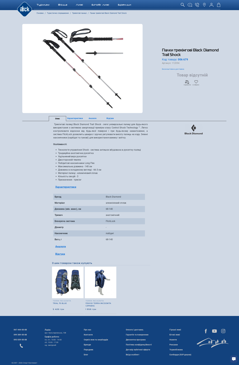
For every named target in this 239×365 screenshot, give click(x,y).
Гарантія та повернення (137, 335)
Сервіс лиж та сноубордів (96, 340)
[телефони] (197, 6)
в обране (196, 85)
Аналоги (92, 118)
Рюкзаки (173, 345)
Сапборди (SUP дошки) (180, 355)
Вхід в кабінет (132, 355)
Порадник (88, 350)
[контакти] (204, 6)
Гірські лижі (175, 330)
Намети (173, 340)
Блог (86, 355)
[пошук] (182, 6)
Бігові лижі (174, 335)
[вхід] (211, 6)
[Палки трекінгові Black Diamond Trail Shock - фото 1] (82, 68)
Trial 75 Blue (60, 303)
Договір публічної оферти (138, 350)
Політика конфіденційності (139, 345)
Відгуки (110, 118)
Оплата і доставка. (135, 330)
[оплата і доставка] (189, 6)
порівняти (187, 85)
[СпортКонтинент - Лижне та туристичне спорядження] (24, 9)
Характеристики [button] (65, 187)
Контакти (88, 335)
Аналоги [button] (60, 246)
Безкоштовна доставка (173, 69)
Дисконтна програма (136, 340)
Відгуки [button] (60, 254)
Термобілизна (176, 350)
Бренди (87, 345)
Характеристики (75, 118)
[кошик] (218, 6)
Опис (57, 118)
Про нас (87, 330)
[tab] (100, 187)
